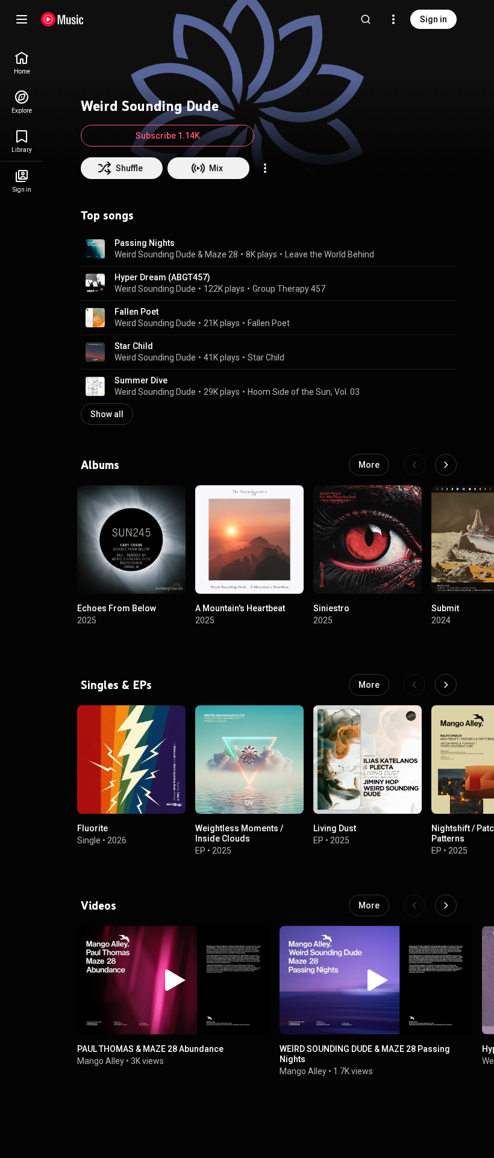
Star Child (133, 346)
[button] (95, 249)
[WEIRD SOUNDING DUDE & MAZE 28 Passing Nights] (376, 980)
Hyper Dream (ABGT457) (162, 277)
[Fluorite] (131, 759)
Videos (98, 905)
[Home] (62, 19)
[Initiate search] (365, 19)
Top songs (107, 215)
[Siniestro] (367, 539)
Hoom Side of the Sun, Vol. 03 (304, 392)
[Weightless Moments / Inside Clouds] (249, 759)
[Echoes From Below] (131, 539)
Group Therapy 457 (288, 289)
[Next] (445, 464)
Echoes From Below (116, 608)
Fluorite (92, 828)
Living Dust (334, 828)
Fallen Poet (136, 311)
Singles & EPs (116, 685)
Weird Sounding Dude (155, 254)
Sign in (433, 19)
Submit (445, 608)
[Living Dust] (367, 759)
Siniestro (331, 608)
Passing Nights (144, 243)
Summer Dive (140, 380)
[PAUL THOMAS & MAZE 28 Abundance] (173, 980)
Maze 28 (221, 254)
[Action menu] (265, 168)
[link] (22, 63)
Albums (100, 465)
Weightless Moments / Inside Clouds (239, 833)
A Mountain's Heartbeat (240, 608)
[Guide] (21, 19)
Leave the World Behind (329, 254)
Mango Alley (100, 1060)
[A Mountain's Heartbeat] (249, 539)
